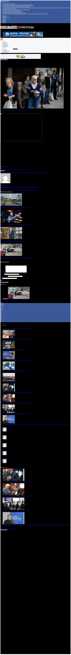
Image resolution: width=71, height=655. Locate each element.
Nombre (2, 274)
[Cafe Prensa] (17, 28)
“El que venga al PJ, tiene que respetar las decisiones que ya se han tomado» (16, 6)
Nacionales (5, 45)
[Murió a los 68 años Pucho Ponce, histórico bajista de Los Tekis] (11, 222)
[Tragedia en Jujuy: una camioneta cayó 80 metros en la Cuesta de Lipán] (11, 255)
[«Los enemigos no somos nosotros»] (9, 380)
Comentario (2, 272)
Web (1, 278)
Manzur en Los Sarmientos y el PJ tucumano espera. (12, 10)
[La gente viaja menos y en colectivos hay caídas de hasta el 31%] (11, 205)
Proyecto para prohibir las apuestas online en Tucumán (12, 11)
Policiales (5, 46)
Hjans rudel (5, 463)
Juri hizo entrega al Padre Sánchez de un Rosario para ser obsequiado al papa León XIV (18, 5)
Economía (5, 43)
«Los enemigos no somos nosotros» (9, 3)
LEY (6, 166)
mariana (4, 447)
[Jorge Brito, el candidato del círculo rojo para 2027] (11, 238)
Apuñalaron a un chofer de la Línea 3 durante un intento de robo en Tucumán (16, 9)
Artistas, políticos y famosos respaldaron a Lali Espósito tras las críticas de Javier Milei (18, 328)
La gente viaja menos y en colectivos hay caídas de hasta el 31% (14, 12)
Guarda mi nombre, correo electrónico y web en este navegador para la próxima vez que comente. (19, 280)
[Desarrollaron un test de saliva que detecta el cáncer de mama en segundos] (9, 369)
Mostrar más (2, 170)
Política (5, 47)
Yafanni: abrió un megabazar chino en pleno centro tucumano (13, 349)
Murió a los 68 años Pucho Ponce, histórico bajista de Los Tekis (14, 224)
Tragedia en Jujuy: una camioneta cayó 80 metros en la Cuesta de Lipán (16, 257)
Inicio (4, 42)
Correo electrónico (4, 276)
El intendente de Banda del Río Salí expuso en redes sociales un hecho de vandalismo (18, 4)
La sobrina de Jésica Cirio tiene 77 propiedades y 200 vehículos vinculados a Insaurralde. (18, 338)
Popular (4, 323)
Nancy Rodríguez (6, 439)
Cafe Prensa (3, 185)
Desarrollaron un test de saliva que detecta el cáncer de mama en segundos (16, 370)
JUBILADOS (2, 166)
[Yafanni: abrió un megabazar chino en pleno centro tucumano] (9, 348)
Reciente (4, 324)
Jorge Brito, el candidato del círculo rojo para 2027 (12, 241)
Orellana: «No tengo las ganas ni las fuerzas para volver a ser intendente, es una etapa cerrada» (19, 359)
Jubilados (2, 59)
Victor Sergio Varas (6, 455)
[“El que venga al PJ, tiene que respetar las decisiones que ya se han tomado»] (9, 412)
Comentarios (5, 325)
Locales (5, 44)
